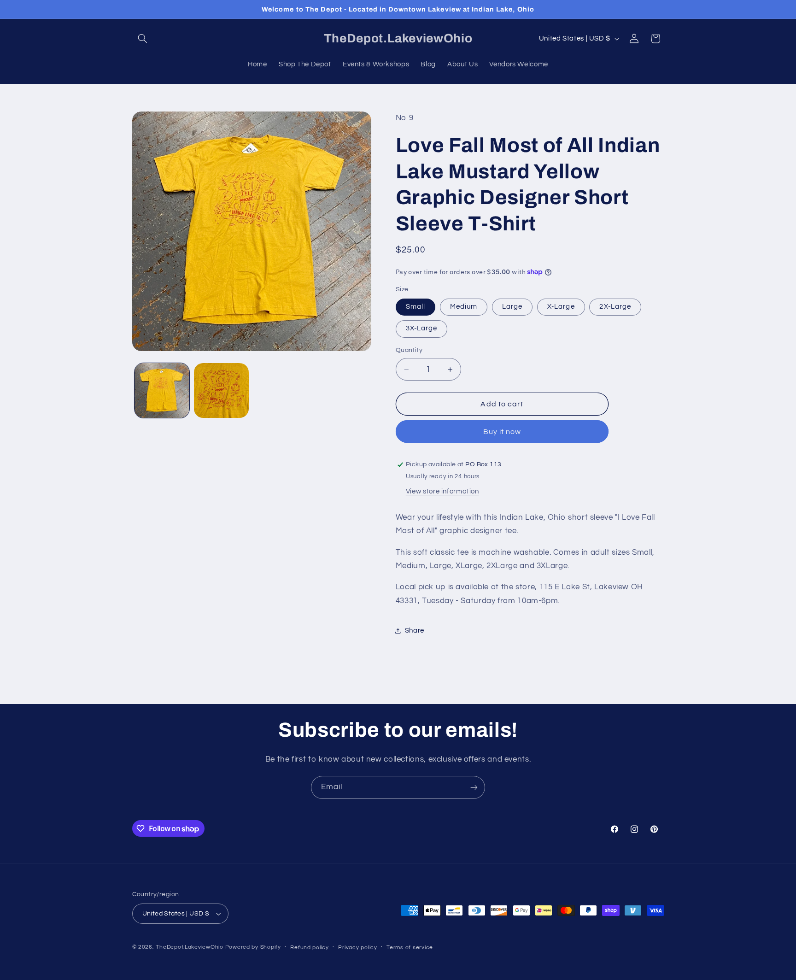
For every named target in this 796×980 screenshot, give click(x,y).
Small (415, 307)
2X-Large (615, 307)
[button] (142, 38)
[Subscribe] (474, 787)
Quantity (409, 350)
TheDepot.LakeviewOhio (189, 947)
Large (512, 307)
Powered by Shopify (253, 947)
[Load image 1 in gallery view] (162, 390)
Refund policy (309, 947)
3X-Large (421, 328)
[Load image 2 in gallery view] (221, 390)
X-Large (560, 307)
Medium (463, 307)
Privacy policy (357, 947)
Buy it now (502, 431)
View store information (442, 491)
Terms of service (409, 947)
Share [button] (414, 630)
